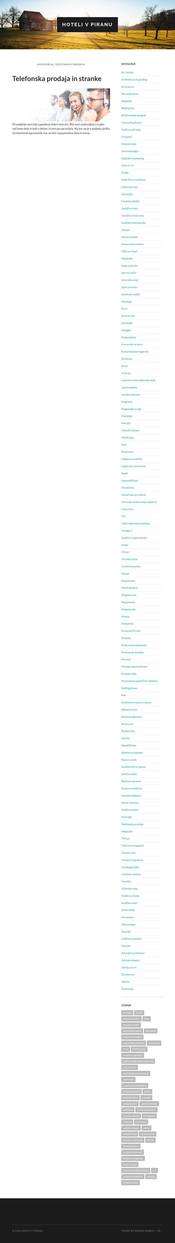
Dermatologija (129, 151)
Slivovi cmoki (129, 759)
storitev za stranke (133, 1140)
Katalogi (126, 301)
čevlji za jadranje (131, 129)
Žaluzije (126, 931)
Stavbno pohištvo (131, 788)
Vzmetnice (127, 917)
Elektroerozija (129, 186)
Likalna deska (129, 387)
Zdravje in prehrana (132, 953)
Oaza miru (127, 509)
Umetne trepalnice (132, 860)
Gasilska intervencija (133, 222)
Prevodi (126, 659)
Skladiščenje (128, 745)
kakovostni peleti (132, 1030)
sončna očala (147, 1134)
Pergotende (128, 609)
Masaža (126, 423)
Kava (124, 308)
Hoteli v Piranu (87, 24)
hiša (146, 1018)
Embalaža (127, 194)
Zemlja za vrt (128, 967)
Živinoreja (127, 988)
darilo (139, 1012)
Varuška (126, 881)
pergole (146, 1097)
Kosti (124, 365)
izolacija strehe (131, 1024)
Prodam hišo (128, 673)
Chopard (126, 136)
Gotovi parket (129, 236)
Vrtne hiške (128, 910)
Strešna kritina (130, 809)
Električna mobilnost (133, 179)
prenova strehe (131, 1115)
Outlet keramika (130, 566)
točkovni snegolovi (133, 1158)
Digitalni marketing (132, 158)
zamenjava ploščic (133, 1176)
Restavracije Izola (131, 716)
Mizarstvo (127, 451)
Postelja (126, 637)
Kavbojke (126, 322)
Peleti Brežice (129, 587)
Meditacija (127, 437)
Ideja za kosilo (129, 265)
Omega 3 (126, 530)
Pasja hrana (128, 580)
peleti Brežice (130, 1097)
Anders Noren (144, 1230)
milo (125, 1049)
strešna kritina (131, 1146)
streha (150, 1140)
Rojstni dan (128, 731)
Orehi (124, 544)
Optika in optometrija (134, 537)
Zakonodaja (128, 924)
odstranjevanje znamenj (135, 1073)
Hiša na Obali (129, 251)
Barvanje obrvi (129, 93)
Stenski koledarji (131, 795)
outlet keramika (131, 1091)
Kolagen (126, 330)
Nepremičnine (129, 480)
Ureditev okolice (131, 874)
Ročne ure (127, 723)
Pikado (125, 616)
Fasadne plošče (130, 201)
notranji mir (129, 1067)
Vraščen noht (129, 902)
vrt (154, 1170)
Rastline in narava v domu (136, 702)
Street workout (130, 802)
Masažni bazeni (130, 430)
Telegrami (127, 831)
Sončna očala (129, 774)
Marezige (126, 415)
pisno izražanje (149, 1103)
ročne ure (141, 1121)
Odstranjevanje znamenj (135, 523)
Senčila (125, 738)
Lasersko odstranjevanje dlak (138, 380)
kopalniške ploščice (133, 1043)
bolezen (127, 1012)
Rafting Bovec (129, 688)
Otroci (125, 551)
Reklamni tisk (129, 709)
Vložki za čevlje (130, 895)
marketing (154, 1043)
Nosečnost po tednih (133, 494)
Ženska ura (127, 974)
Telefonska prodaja (132, 824)
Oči (123, 516)
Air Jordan (127, 72)
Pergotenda (128, 602)
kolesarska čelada (132, 1036)
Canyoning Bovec (131, 122)
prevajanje (149, 1115)
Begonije (126, 100)
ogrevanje (128, 1079)
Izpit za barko (129, 287)
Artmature (127, 86)
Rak (123, 695)
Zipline (125, 981)
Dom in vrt (127, 165)
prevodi (127, 1121)
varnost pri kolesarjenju (135, 1170)
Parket (125, 573)
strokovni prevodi (132, 1152)
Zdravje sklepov (130, 960)
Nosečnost (127, 487)
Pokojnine (127, 623)
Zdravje (125, 945)
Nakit (124, 473)
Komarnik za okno (132, 344)
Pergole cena (128, 594)
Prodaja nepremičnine (134, 666)
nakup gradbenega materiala (138, 1061)
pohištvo (128, 1109)
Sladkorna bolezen (132, 752)
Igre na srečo (128, 272)
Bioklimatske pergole (133, 115)
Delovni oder (129, 143)
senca (147, 1128)
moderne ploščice (132, 1055)
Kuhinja (126, 373)
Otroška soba (129, 559)
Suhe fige (126, 817)
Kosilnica (126, 358)
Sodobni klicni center (133, 766)
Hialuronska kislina (132, 244)
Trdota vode (128, 852)
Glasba (125, 229)
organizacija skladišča (134, 1085)
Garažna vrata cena (132, 215)
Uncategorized (130, 867)
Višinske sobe (129, 888)
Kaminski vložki (130, 294)
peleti (147, 1091)
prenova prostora (146, 1109)
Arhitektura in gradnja (134, 79)
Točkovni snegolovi (132, 845)
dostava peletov (131, 1018)
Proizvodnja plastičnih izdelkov (139, 680)
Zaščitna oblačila (131, 938)
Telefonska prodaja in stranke (57, 78)
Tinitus (125, 838)
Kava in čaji (128, 315)
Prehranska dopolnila (133, 645)
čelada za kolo (130, 1182)
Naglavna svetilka (131, 458)
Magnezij (126, 401)
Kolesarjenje (128, 337)
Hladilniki (127, 258)
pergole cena (130, 1103)
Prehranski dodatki (132, 652)
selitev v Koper (131, 1128)
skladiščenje (129, 1134)
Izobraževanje (129, 279)
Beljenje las (127, 108)
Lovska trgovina (130, 394)
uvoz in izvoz (130, 1164)
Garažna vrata (129, 208)
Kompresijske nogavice (134, 351)
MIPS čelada (139, 1049)
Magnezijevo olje (131, 408)
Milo (124, 444)
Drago (125, 172)
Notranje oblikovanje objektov (139, 501)
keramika (151, 1030)
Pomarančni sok (130, 630)
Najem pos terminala (133, 466)
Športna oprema (131, 781)
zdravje (151, 1176)
